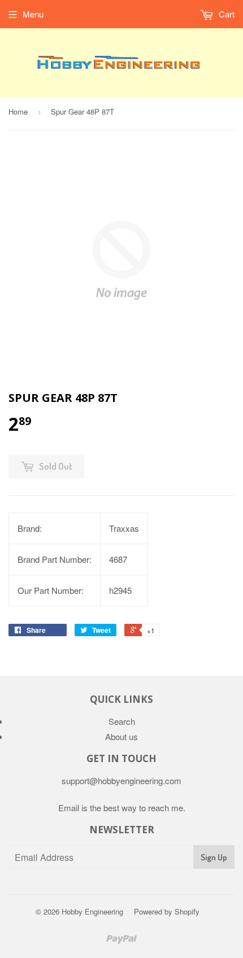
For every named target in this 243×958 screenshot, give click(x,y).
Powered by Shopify (166, 911)
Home (18, 111)
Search (122, 721)
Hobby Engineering (92, 911)
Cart (225, 14)
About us (121, 736)
